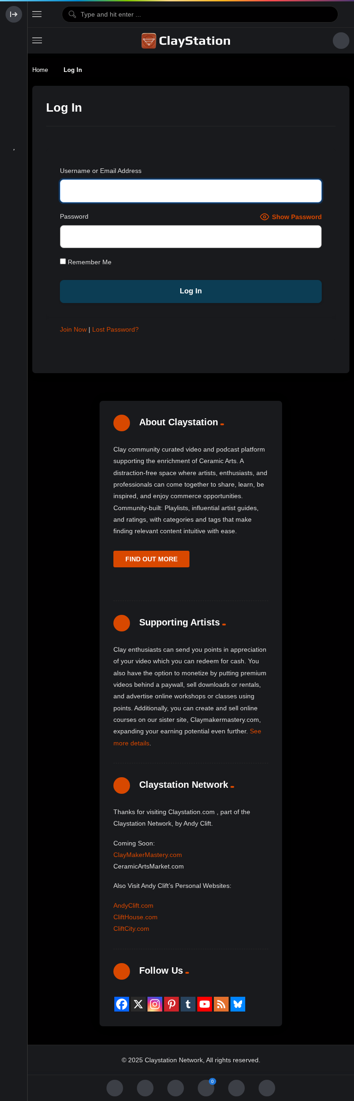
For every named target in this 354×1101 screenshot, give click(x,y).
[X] (138, 1004)
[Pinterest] (171, 1004)
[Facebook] (121, 1004)
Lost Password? (115, 329)
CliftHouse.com (135, 917)
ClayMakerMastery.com (147, 854)
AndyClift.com (133, 905)
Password (74, 216)
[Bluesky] (237, 1004)
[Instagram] (155, 1004)
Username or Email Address (101, 170)
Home (40, 69)
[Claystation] (187, 40)
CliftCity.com (131, 928)
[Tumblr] (188, 1004)
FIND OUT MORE (151, 559)
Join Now (73, 329)
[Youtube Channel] (204, 1004)
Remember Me (89, 262)
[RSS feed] (221, 1004)
